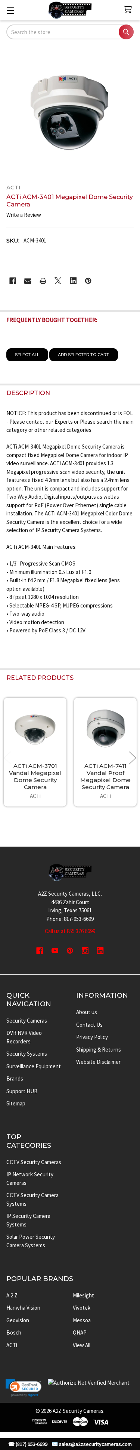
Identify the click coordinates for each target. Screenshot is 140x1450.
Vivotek (81, 1307)
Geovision (17, 1320)
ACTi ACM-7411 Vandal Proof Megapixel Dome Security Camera (105, 776)
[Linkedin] (73, 280)
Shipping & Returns (98, 1049)
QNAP (80, 1332)
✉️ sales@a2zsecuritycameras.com (92, 1444)
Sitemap (15, 1103)
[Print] (43, 280)
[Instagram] (85, 950)
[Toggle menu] (10, 10)
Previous (7, 757)
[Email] (27, 280)
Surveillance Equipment (33, 1066)
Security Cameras (26, 1020)
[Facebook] (12, 280)
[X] (58, 280)
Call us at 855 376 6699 (70, 931)
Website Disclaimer (98, 1061)
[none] (70, 112)
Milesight (83, 1295)
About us (86, 1012)
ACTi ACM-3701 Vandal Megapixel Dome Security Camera (35, 776)
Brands (14, 1078)
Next (132, 757)
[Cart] (129, 10)
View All (81, 1345)
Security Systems (26, 1053)
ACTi (11, 1345)
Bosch (13, 1332)
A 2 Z (12, 1295)
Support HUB (22, 1091)
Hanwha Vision (23, 1307)
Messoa (82, 1320)
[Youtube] (55, 950)
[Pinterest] (88, 280)
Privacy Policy (92, 1036)
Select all (27, 354)
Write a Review (23, 214)
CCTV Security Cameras (33, 1162)
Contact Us (89, 1024)
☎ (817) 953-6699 (27, 1444)
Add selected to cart (83, 354)
